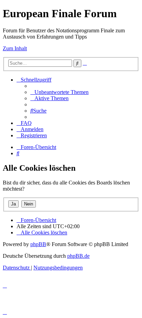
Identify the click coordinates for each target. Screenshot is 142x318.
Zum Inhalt (15, 48)
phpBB (38, 244)
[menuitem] (59, 92)
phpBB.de (78, 256)
